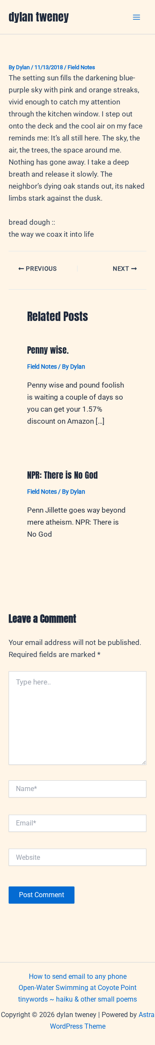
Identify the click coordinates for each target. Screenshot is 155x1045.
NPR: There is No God (62, 475)
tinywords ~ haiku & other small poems (77, 999)
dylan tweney (39, 16)
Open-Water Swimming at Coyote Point (77, 988)
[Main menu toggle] (137, 17)
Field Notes (81, 67)
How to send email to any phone (78, 976)
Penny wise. (48, 350)
